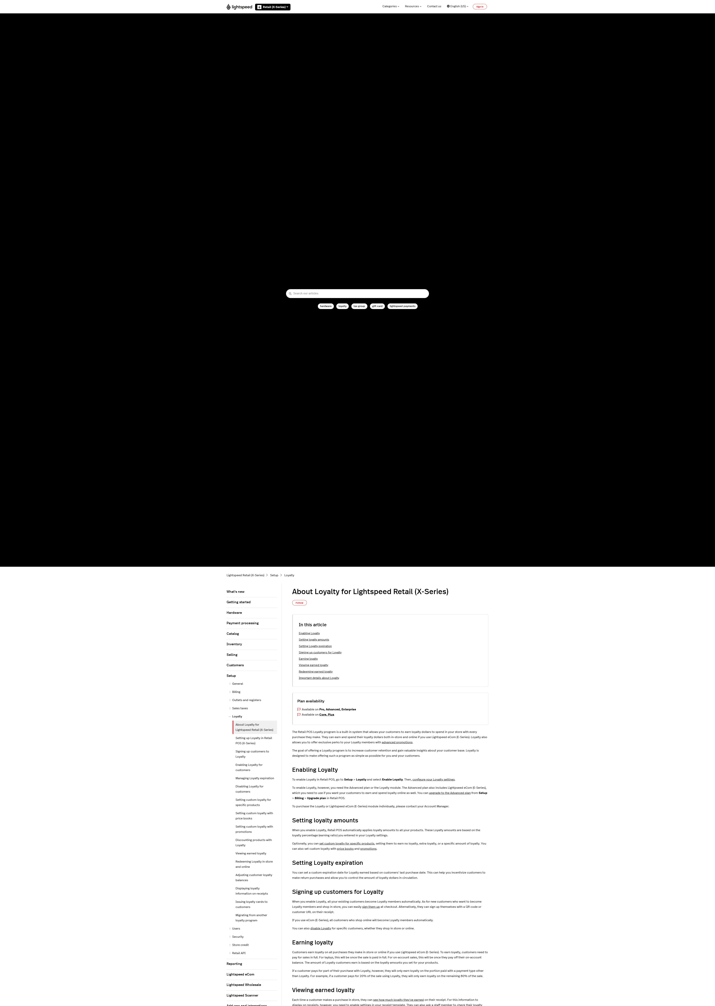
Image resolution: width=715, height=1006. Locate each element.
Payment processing (243, 623)
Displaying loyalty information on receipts (252, 891)
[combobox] (357, 293)
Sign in (479, 7)
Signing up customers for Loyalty (320, 652)
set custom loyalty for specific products (346, 843)
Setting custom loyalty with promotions (254, 829)
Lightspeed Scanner (242, 995)
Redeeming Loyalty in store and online (254, 864)
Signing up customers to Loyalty (252, 754)
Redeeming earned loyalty (316, 671)
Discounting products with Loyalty (254, 843)
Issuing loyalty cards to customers (252, 904)
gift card (377, 306)
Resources (412, 6)
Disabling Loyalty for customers (249, 789)
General (237, 683)
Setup (274, 575)
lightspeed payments (402, 306)
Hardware (234, 613)
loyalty (343, 306)
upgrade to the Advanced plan (450, 792)
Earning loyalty (308, 659)
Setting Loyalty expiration (315, 646)
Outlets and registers (246, 700)
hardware (326, 306)
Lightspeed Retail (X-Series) (245, 575)
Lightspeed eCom (240, 974)
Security (238, 936)
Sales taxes (240, 708)
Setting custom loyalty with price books (254, 816)
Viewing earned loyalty (313, 665)
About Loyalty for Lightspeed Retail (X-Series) (254, 727)
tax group (359, 306)
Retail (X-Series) (274, 7)
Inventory (234, 644)
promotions (368, 848)
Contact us (434, 6)
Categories (389, 6)
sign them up (371, 906)
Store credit (240, 944)
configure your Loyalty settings (433, 779)
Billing (236, 691)
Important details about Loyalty (319, 678)
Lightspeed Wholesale (244, 985)
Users (236, 928)
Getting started (239, 602)
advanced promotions (397, 742)
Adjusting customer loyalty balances (254, 878)
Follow (299, 603)
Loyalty (289, 575)
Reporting (234, 964)
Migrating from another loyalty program (251, 918)
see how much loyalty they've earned (398, 999)
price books (345, 848)
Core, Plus (326, 714)
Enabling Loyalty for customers (249, 767)
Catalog (233, 634)
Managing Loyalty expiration (255, 778)
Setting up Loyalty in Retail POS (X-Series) (254, 741)
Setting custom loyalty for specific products (253, 802)
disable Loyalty (320, 928)
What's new (235, 592)
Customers (235, 665)
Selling (232, 655)
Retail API (239, 953)
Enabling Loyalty (309, 633)
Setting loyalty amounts (314, 639)
